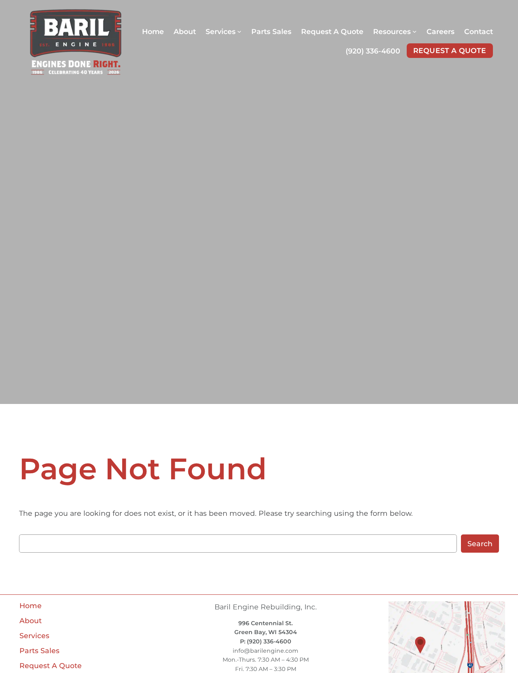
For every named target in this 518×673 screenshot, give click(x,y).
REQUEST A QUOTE (449, 50)
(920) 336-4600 (373, 51)
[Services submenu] (239, 31)
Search (480, 543)
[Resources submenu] (414, 31)
